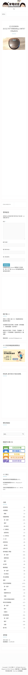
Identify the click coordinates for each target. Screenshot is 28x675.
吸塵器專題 (6, 516)
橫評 (5, 523)
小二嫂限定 (6, 529)
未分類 (4, 564)
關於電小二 (18, 669)
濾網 (4, 580)
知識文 (5, 612)
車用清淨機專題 (7, 602)
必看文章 (5, 548)
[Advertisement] (15, 69)
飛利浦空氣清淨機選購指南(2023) (11, 479)
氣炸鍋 (5, 545)
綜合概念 (6, 526)
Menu (3, 14)
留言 (4, 221)
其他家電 (5, 507)
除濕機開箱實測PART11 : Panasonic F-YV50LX (12, 483)
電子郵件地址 (6, 249)
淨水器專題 (6, 577)
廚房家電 (6, 532)
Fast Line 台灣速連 (17, 671)
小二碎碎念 (6, 535)
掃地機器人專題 (7, 551)
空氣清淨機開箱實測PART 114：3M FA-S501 (13, 488)
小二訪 (4, 539)
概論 (5, 513)
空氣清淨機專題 (7, 583)
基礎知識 (6, 558)
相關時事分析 (7, 592)
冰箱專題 (5, 510)
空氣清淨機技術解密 (9, 599)
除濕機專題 (6, 615)
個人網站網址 (6, 256)
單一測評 (6, 520)
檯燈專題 (5, 567)
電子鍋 (4, 627)
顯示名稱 (5, 242)
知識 (5, 596)
